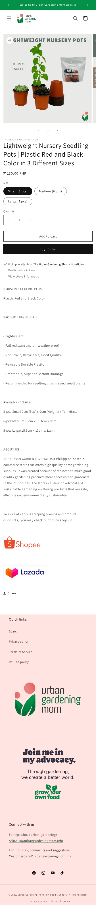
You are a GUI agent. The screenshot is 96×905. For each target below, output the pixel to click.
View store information (24, 276)
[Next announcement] (88, 5)
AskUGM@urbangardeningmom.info (36, 840)
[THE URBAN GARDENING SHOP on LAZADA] (24, 580)
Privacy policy (18, 641)
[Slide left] (38, 131)
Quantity (9, 211)
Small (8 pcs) (18, 191)
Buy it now (48, 249)
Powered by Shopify (56, 894)
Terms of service (60, 901)
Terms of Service (20, 652)
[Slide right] (58, 131)
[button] (9, 18)
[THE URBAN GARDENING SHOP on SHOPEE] (22, 549)
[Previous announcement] (8, 5)
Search (14, 631)
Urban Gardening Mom (31, 894)
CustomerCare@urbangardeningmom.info (40, 856)
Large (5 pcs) (17, 201)
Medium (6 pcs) (50, 191)
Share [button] (12, 593)
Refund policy (19, 662)
